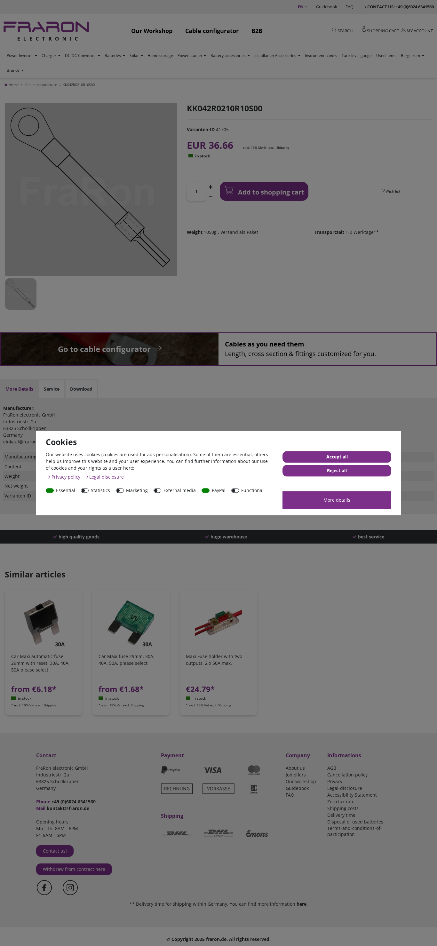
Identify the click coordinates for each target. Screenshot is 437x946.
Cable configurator (212, 31)
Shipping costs (343, 808)
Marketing (137, 490)
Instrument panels (321, 55)
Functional (252, 490)
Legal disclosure (106, 477)
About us (295, 768)
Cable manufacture (40, 84)
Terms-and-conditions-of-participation (354, 831)
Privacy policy (67, 477)
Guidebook (326, 7)
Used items (386, 55)
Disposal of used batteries (355, 822)
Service (52, 389)
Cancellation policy (347, 775)
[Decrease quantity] (210, 196)
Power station (190, 55)
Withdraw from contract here (74, 869)
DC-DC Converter (80, 55)
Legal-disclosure (344, 788)
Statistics (100, 490)
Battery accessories (228, 55)
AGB (331, 768)
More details (336, 500)
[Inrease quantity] (210, 186)
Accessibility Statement (352, 795)
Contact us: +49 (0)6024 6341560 (400, 7)
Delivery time (341, 815)
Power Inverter (20, 55)
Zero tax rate (340, 802)
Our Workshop (151, 31)
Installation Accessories (275, 55)
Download (81, 389)
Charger (49, 55)
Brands (13, 70)
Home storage (160, 55)
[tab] (19, 389)
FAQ (350, 7)
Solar (134, 55)
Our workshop (301, 781)
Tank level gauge (357, 55)
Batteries (113, 55)
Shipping (282, 147)
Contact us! (55, 851)
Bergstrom (410, 55)
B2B (256, 31)
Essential (65, 490)
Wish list (392, 191)
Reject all (337, 470)
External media (179, 490)
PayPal (219, 490)
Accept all (337, 457)
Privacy (334, 781)
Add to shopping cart (270, 192)
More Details (19, 389)
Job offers (296, 775)
